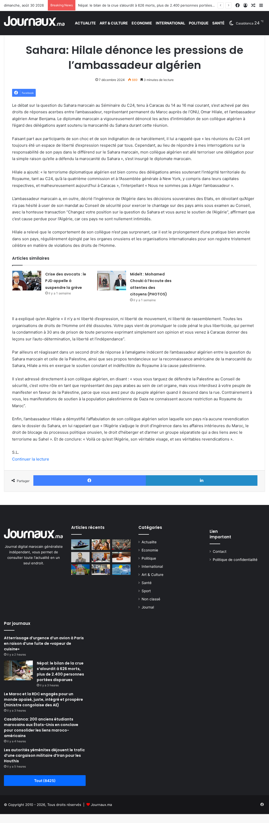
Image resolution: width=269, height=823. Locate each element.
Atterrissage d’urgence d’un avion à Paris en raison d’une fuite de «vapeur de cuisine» (44, 643)
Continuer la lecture (30, 459)
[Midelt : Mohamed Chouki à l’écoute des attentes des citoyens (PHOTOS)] (111, 280)
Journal (148, 607)
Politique (199, 23)
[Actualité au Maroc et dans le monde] (34, 23)
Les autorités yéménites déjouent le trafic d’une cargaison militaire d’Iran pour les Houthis (44, 755)
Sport (146, 591)
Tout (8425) (45, 780)
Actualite (85, 23)
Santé (218, 23)
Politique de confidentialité (235, 560)
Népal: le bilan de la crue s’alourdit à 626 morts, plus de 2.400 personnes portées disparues (153, 5)
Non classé (151, 599)
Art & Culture (114, 23)
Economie (142, 23)
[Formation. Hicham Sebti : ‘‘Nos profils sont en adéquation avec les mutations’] (80, 557)
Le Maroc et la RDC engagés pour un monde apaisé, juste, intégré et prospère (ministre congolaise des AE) (43, 699)
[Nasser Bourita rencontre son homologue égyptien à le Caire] (121, 544)
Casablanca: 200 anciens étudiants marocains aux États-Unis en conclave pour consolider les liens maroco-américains (41, 727)
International (170, 23)
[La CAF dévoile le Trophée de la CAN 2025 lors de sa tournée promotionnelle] (80, 569)
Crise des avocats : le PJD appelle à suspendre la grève (65, 281)
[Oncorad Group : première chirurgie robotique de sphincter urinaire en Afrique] (101, 569)
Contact (219, 551)
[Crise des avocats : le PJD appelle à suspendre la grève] (26, 280)
